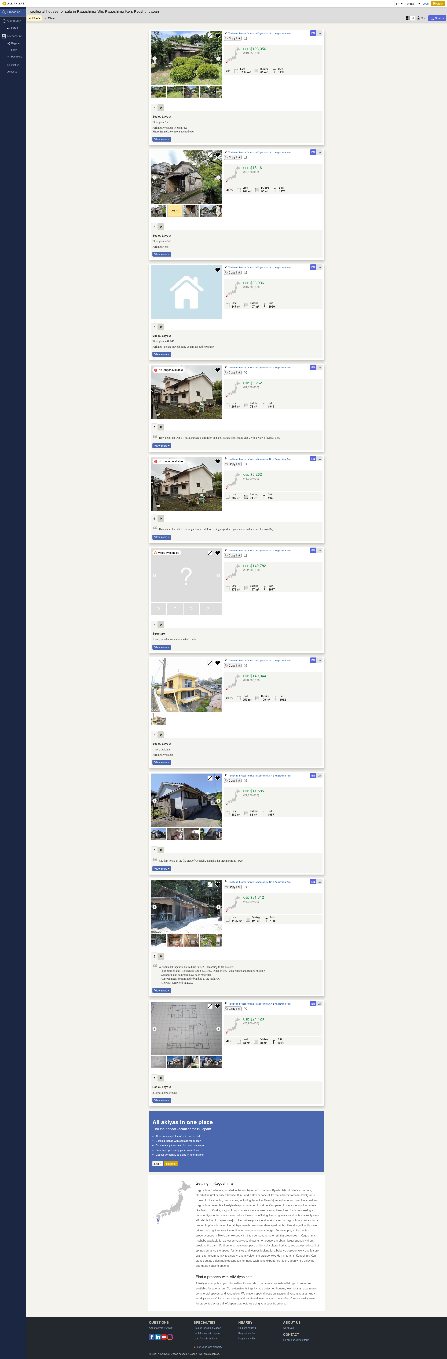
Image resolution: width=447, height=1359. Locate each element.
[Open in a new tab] (245, 38)
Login (426, 3)
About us (12, 71)
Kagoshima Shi (246, 1338)
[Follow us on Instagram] (170, 1338)
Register (438, 3)
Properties (13, 12)
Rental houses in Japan (207, 1333)
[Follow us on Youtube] (164, 1338)
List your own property (208, 1347)
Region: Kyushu (247, 1327)
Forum (15, 28)
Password (16, 56)
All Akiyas (288, 1327)
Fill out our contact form (296, 1340)
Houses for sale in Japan (207, 1327)
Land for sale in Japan (206, 1338)
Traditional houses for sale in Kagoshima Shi (250, 33)
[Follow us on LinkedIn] (158, 1338)
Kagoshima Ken (283, 33)
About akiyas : (161, 1327)
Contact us (13, 65)
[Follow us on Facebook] (152, 1338)
